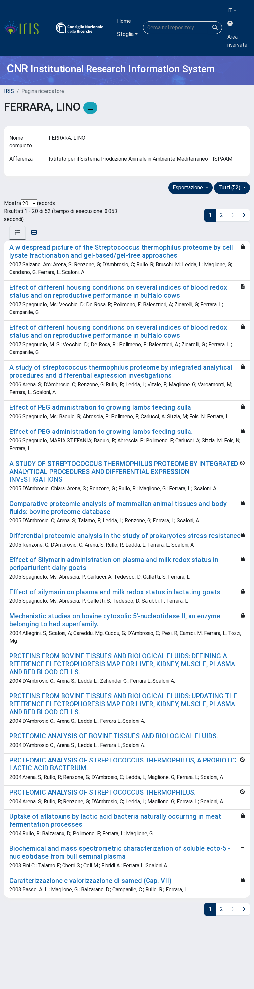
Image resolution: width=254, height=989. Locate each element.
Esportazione (188, 188)
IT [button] (230, 10)
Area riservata (237, 41)
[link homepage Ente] (79, 28)
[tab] (17, 233)
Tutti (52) (230, 188)
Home (124, 21)
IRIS (9, 91)
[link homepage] (24, 28)
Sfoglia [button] (125, 34)
